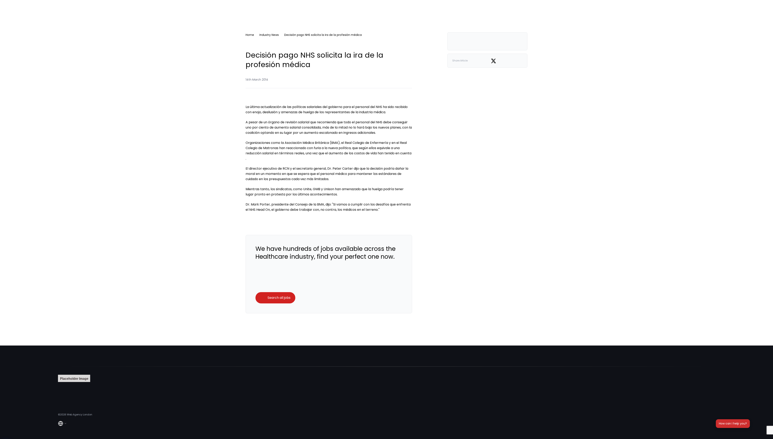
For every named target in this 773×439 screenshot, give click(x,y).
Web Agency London (79, 414)
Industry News (269, 35)
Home (250, 35)
